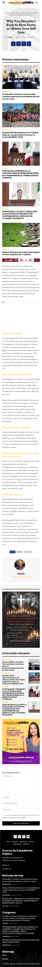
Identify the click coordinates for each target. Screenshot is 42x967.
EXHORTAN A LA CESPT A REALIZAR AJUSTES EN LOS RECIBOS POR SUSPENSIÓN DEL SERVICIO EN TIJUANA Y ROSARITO (19, 215)
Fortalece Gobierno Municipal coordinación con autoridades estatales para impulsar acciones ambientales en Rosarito (19, 918)
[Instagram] (19, 836)
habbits (19, 552)
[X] (18, 44)
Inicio (7, 13)
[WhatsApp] (29, 44)
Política (5, 168)
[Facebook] (13, 44)
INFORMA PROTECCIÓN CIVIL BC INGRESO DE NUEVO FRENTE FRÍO (20, 941)
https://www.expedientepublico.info (21, 577)
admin (10, 37)
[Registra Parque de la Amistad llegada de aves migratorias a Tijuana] (21, 235)
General (5, 923)
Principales (6, 130)
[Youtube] (28, 836)
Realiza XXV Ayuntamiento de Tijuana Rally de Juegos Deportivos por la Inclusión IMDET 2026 (20, 134)
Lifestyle (27, 552)
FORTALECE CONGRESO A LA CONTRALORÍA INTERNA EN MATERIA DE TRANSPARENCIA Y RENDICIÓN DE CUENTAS (20, 174)
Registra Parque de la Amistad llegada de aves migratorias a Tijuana (21, 253)
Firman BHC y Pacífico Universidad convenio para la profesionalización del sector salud (21, 96)
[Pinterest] (23, 44)
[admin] (21, 564)
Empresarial (6, 91)
